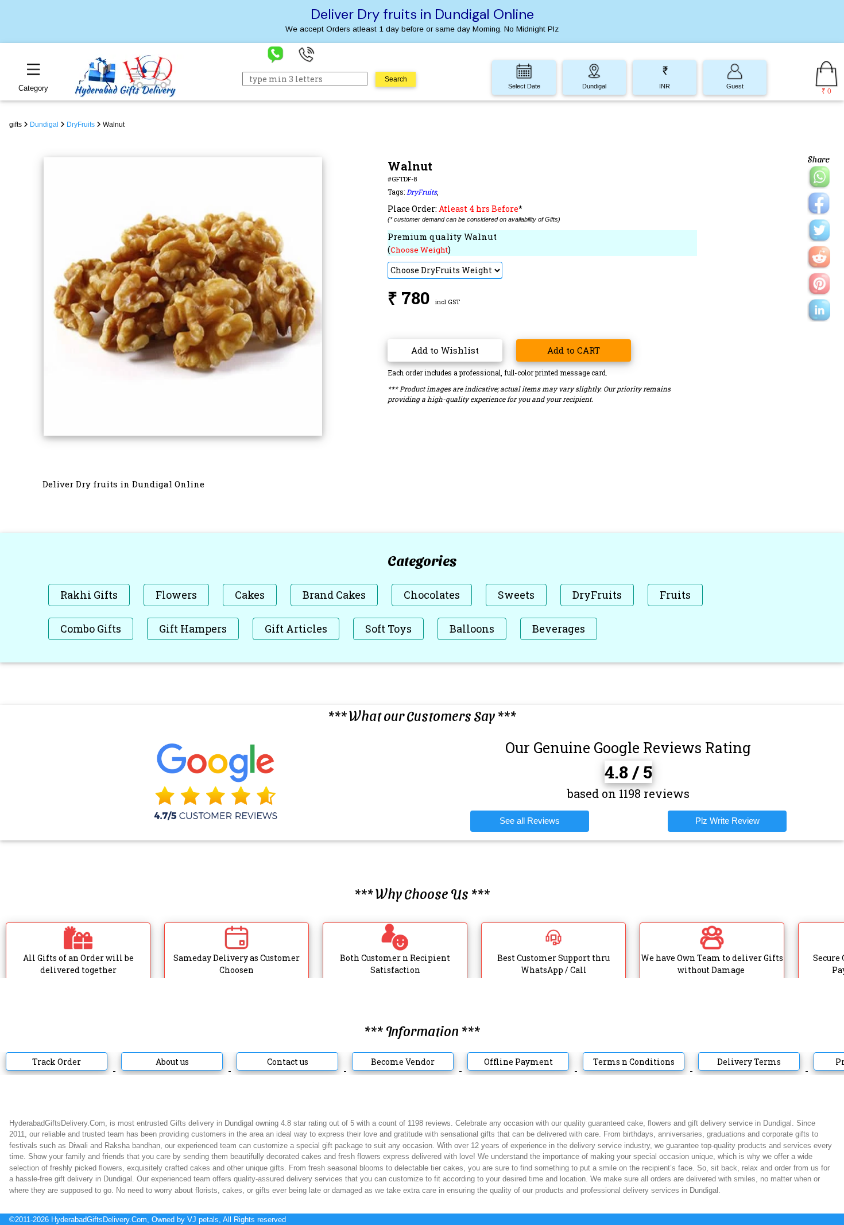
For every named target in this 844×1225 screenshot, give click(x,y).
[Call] (306, 54)
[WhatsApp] (275, 54)
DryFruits (421, 191)
